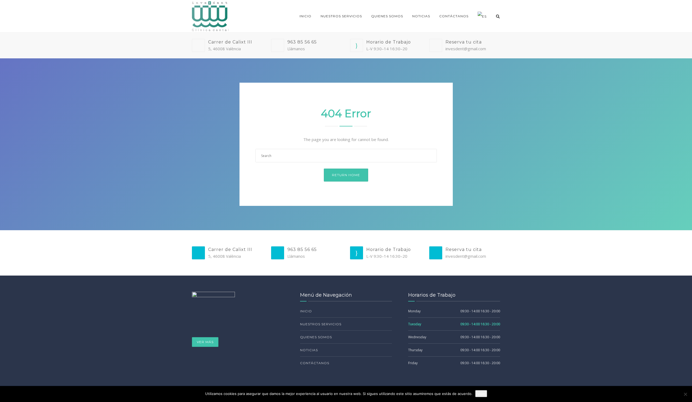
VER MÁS (205, 342)
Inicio (305, 16)
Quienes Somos (387, 16)
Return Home (346, 175)
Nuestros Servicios (341, 16)
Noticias (421, 16)
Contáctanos (453, 16)
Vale (481, 393)
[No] (685, 394)
